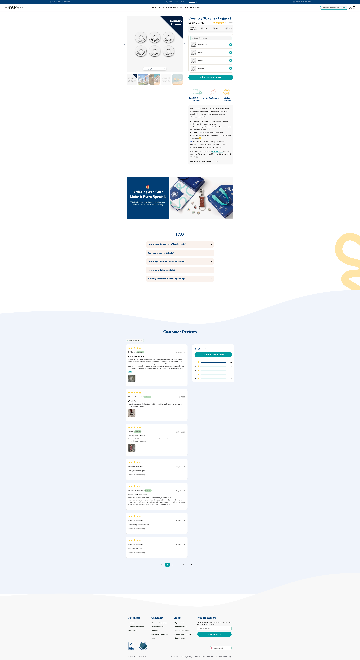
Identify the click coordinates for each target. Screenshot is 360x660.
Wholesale (155, 630)
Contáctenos (179, 638)
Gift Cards (132, 630)
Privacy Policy (186, 657)
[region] (211, 56)
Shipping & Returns (182, 630)
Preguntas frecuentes (183, 634)
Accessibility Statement (204, 657)
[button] (350, 7)
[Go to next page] (197, 565)
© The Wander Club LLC (139, 657)
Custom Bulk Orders (159, 634)
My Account (179, 623)
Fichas (155, 8)
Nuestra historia (157, 627)
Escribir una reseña (213, 355)
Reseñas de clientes (159, 623)
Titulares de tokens (172, 8)
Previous (125, 44)
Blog (153, 638)
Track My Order (180, 627)
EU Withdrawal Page (224, 657)
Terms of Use (174, 657)
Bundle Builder (192, 8)
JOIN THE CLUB (214, 634)
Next (185, 44)
